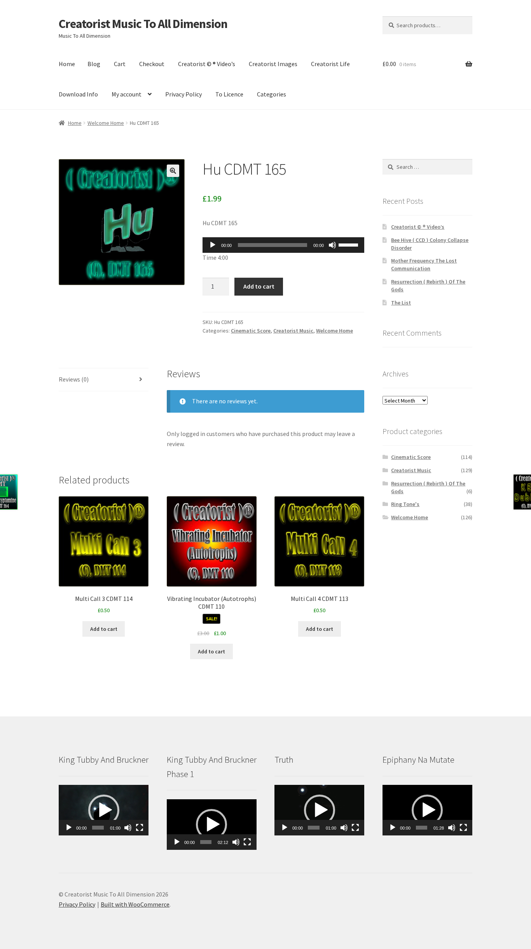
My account (126, 94)
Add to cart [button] (103, 628)
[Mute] (332, 245)
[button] (173, 171)
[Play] (213, 245)
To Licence (229, 94)
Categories (271, 94)
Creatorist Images (273, 64)
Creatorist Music (293, 330)
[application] (283, 245)
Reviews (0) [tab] (74, 379)
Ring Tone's (405, 504)
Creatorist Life (330, 64)
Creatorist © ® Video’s (206, 64)
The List (401, 302)
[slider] (349, 244)
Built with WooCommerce (135, 904)
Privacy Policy (183, 94)
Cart (120, 64)
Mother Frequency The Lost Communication (424, 264)
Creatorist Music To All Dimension (143, 24)
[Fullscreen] (139, 828)
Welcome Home (105, 122)
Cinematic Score (251, 330)
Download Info (78, 94)
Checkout (151, 64)
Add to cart (258, 286)
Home (67, 64)
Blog (93, 64)
